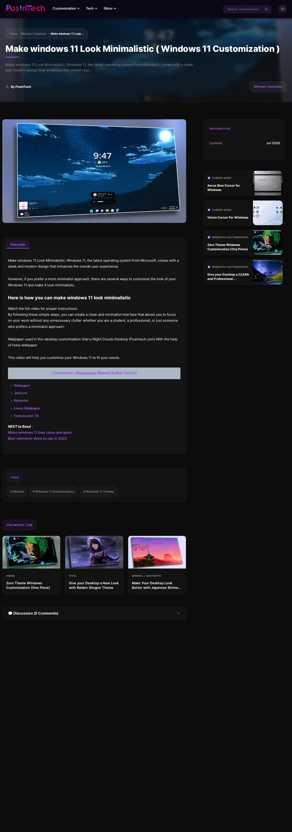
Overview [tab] (17, 244)
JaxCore (20, 393)
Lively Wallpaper (27, 408)
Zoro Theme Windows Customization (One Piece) (227, 247)
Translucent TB (26, 416)
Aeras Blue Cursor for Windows (223, 188)
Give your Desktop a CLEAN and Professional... (228, 277)
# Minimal (16, 491)
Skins (108, 8)
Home (13, 33)
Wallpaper (22, 385)
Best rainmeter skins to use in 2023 (37, 438)
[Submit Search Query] (266, 9)
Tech (90, 8)
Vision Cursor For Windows (227, 217)
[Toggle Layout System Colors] (283, 9)
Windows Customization (230, 237)
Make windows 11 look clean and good (39, 432)
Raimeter (21, 401)
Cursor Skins (222, 178)
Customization (64, 8)
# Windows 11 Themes (98, 491)
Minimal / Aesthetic (34, 33)
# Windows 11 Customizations (53, 491)
